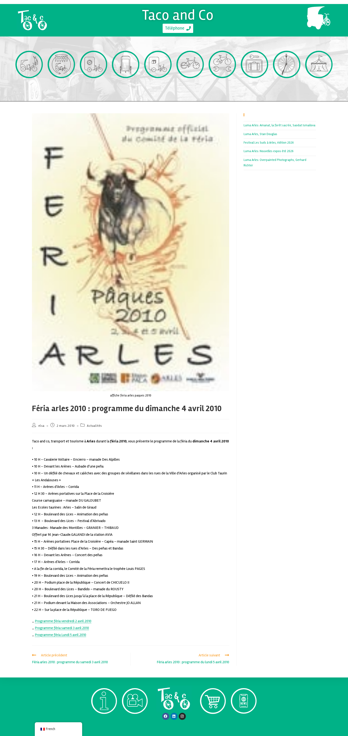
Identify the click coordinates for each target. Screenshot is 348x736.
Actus (244, 722)
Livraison (158, 86)
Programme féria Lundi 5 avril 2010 (60, 634)
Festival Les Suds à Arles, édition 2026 (269, 143)
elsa (41, 426)
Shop (213, 722)
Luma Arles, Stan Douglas (260, 134)
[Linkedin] (174, 716)
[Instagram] (182, 716)
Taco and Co (178, 15)
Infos (104, 722)
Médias (135, 722)
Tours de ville (61, 86)
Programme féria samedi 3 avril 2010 (62, 628)
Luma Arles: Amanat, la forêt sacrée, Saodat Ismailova (279, 125)
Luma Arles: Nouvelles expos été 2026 (269, 151)
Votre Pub (125, 86)
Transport (29, 86)
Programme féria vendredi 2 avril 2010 (63, 621)
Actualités (94, 426)
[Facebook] (165, 716)
